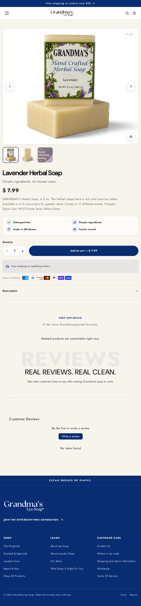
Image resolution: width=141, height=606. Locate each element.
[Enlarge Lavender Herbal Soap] (70, 86)
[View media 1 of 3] (10, 155)
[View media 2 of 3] (28, 155)
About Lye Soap (59, 546)
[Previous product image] (10, 86)
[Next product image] (131, 86)
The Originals (12, 546)
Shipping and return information (116, 561)
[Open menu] (7, 13)
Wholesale (103, 568)
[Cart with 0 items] (134, 13)
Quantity (8, 242)
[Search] (127, 13)
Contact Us (103, 546)
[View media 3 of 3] (45, 155)
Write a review (70, 436)
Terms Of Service (107, 576)
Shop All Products (14, 576)
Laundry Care (11, 561)
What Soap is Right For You (67, 568)
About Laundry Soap (62, 553)
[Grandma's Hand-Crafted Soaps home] (67, 13)
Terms (123, 594)
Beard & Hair (11, 568)
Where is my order (108, 553)
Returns (133, 594)
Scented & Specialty (15, 553)
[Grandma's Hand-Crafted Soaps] (24, 506)
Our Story (56, 561)
